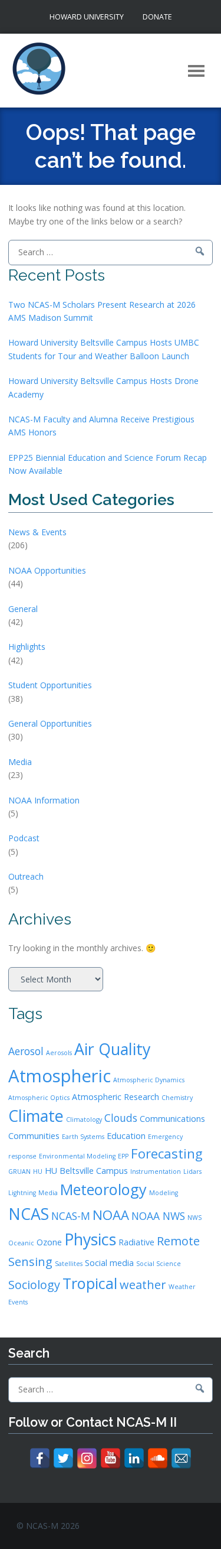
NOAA (111, 1214)
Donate (157, 17)
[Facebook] (39, 1458)
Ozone (49, 1242)
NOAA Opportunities (47, 570)
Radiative (136, 1242)
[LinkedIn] (134, 1458)
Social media (109, 1262)
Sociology (34, 1285)
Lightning (22, 1193)
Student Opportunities (50, 685)
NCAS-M (70, 1216)
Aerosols (59, 1053)
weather (143, 1285)
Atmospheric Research (115, 1096)
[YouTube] (110, 1458)
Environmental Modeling (77, 1156)
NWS (194, 1217)
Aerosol (26, 1051)
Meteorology (103, 1189)
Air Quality (112, 1049)
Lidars (192, 1171)
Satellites (69, 1264)
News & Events (37, 532)
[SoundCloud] (157, 1458)
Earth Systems (83, 1137)
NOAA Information (44, 800)
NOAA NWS (158, 1216)
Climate (36, 1116)
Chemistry (177, 1098)
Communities (34, 1135)
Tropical (89, 1283)
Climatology (84, 1119)
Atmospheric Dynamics (148, 1080)
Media (20, 761)
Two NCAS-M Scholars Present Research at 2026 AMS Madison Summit (102, 311)
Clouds (120, 1118)
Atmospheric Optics (39, 1098)
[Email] (181, 1458)
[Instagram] (87, 1458)
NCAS (28, 1214)
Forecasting (167, 1153)
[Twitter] (63, 1458)
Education (126, 1135)
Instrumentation (155, 1171)
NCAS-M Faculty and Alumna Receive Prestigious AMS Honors (101, 426)
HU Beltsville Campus (86, 1170)
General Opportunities (50, 723)
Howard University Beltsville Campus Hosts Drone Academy (103, 387)
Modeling (163, 1193)
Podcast (23, 838)
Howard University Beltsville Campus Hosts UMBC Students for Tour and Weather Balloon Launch (103, 349)
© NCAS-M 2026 (48, 1525)
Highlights (26, 646)
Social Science (158, 1264)
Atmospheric (59, 1076)
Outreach (26, 876)
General (23, 608)
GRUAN (19, 1171)
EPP (123, 1156)
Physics (90, 1239)
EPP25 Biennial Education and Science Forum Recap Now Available (107, 464)
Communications (172, 1118)
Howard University (87, 17)
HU (37, 1171)
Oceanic (21, 1243)
